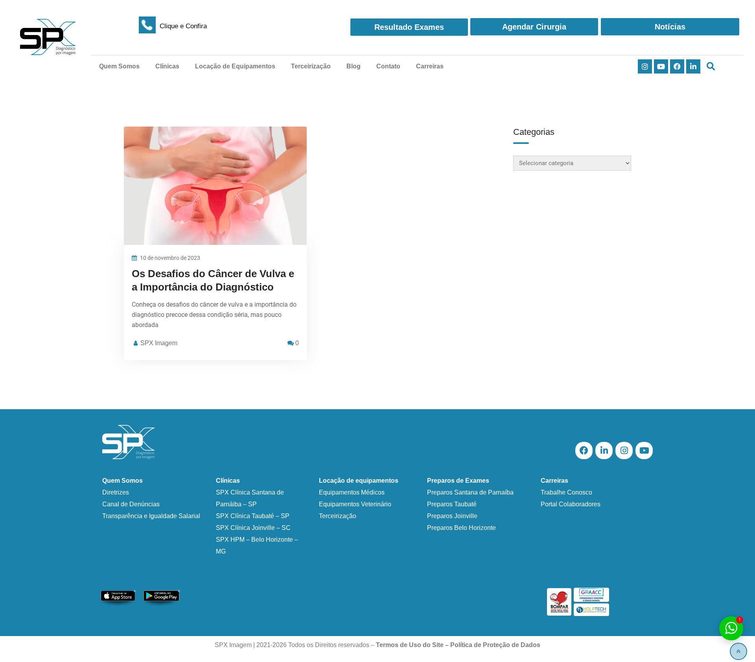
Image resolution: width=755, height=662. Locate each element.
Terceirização (311, 66)
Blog (353, 66)
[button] (710, 66)
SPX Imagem (158, 343)
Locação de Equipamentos (235, 66)
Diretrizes (115, 492)
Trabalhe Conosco (566, 492)
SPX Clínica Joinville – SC (253, 527)
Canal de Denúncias (131, 504)
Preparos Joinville (452, 516)
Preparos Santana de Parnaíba (470, 492)
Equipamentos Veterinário (355, 504)
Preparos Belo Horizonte (461, 527)
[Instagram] (645, 66)
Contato (388, 66)
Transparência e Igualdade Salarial (151, 516)
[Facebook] (677, 66)
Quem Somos (119, 66)
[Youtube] (661, 66)
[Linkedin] (693, 66)
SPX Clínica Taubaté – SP (252, 516)
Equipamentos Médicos (352, 492)
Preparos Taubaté (452, 504)
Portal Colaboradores (570, 504)
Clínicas (167, 66)
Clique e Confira (183, 26)
